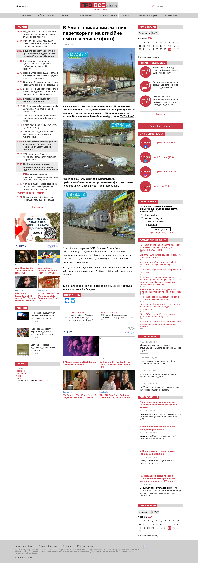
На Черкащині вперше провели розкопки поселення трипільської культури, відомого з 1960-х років (160, 247)
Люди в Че (86, 15)
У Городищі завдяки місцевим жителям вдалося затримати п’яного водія (38, 134)
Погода (21, 363)
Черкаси (23, 6)
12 (144, 46)
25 (157, 49)
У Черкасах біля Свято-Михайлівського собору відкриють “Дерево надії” (40, 157)
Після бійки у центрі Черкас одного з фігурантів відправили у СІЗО (158, 315)
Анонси (65, 15)
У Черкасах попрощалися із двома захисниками (37, 100)
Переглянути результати (160, 232)
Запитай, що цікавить (160, 126)
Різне (125, 15)
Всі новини (37, 207)
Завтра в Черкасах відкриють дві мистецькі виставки (43, 347)
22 (144, 49)
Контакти (171, 15)
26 (161, 49)
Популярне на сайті (153, 240)
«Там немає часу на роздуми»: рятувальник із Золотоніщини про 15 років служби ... (160, 348)
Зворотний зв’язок (48, 546)
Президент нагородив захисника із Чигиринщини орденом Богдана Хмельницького (40, 177)
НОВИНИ (21, 27)
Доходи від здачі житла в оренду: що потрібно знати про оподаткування (166, 85)
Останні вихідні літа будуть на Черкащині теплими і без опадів (38, 198)
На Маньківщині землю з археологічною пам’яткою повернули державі (159, 388)
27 (165, 49)
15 (157, 46)
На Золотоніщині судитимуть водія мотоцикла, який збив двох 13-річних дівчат (40, 109)
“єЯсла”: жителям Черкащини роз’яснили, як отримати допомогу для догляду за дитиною (166, 100)
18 (169, 46)
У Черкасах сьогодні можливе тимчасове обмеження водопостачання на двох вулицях (160, 324)
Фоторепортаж (108, 15)
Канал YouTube (162, 186)
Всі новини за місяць (148, 57)
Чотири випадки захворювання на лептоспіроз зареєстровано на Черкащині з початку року (40, 186)
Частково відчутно (154, 218)
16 (161, 46)
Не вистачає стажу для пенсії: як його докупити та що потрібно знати (166, 70)
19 (173, 46)
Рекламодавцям (147, 15)
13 (148, 46)
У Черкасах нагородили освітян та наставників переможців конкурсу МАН (40, 118)
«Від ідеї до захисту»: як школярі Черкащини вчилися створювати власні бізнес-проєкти (39, 34)
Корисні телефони (24, 546)
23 (148, 49)
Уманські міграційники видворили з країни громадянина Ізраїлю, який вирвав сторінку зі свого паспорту (40, 91)
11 (140, 46)
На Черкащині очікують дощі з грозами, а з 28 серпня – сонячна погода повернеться (160, 306)
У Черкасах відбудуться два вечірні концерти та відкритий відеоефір (43, 315)
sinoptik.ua (43, 380)
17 (165, 46)
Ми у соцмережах (151, 133)
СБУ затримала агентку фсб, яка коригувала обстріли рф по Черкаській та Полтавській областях (40, 145)
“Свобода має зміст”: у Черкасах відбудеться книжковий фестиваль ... (43, 331)
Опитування (148, 201)
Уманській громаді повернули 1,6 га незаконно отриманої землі (157, 362)
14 (152, 46)
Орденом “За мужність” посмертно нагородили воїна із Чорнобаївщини (40, 83)
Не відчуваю (151, 225)
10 (178, 42)
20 (178, 46)
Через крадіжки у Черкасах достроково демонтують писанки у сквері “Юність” (81, 317)
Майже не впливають (155, 221)
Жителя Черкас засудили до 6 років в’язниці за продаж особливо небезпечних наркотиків (40, 43)
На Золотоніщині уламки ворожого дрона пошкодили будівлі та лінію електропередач (40, 167)
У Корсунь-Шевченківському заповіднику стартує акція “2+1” (114, 317)
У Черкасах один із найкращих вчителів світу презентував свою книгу (159, 298)
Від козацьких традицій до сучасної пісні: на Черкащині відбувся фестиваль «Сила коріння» (37, 65)
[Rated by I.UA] (149, 548)
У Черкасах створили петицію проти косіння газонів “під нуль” (158, 375)
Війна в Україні (46, 15)
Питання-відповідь (152, 63)
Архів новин (148, 27)
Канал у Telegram (163, 157)
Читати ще (160, 114)
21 (140, 49)
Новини (26, 15)
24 (152, 49)
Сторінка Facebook (164, 142)
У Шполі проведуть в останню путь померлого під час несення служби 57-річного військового (40, 53)
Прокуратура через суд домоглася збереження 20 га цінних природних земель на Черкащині (40, 75)
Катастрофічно (152, 215)
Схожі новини (149, 336)
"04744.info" (127, 116)
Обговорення (149, 397)
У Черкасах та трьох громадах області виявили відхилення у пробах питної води (160, 290)
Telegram (90, 289)
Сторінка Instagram (164, 171)
